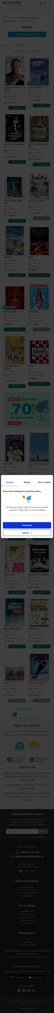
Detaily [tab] (27, 482)
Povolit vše (27, 525)
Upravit (25, 533)
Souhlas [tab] (9, 482)
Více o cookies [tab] (44, 482)
